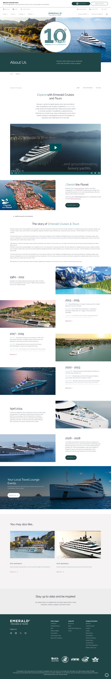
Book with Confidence (56, 638)
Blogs (69, 626)
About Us (88, 623)
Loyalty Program (26, 9)
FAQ (52, 628)
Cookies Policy (89, 642)
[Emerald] (55, 14)
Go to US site (82, 3)
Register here (12, 495)
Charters (88, 628)
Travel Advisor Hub (56, 635)
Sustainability (89, 635)
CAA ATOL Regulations (92, 645)
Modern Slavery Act (91, 647)
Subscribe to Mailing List (74, 628)
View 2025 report (71, 205)
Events (16, 9)
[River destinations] (32, 544)
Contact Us (53, 623)
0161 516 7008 (94, 9)
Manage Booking (82, 9)
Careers (88, 630)
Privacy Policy (89, 640)
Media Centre (89, 633)
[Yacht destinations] (78, 544)
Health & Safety (55, 630)
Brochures (7, 9)
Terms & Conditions (91, 638)
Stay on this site (99, 3)
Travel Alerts (54, 633)
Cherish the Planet (79, 188)
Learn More (70, 457)
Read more (68, 320)
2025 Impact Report (76, 198)
